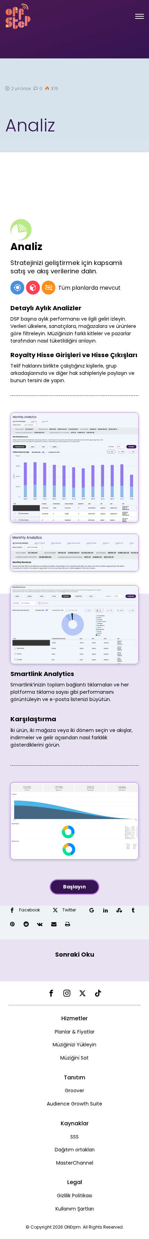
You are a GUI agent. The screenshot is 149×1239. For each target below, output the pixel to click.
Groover (74, 1090)
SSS (74, 1136)
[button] (139, 16)
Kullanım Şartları (74, 1208)
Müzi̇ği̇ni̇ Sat (74, 1057)
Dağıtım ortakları (75, 1149)
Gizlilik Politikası (74, 1195)
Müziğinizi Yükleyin (74, 1044)
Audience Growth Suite (74, 1103)
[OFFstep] (18, 16)
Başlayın (74, 886)
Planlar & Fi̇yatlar (75, 1031)
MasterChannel (74, 1162)
